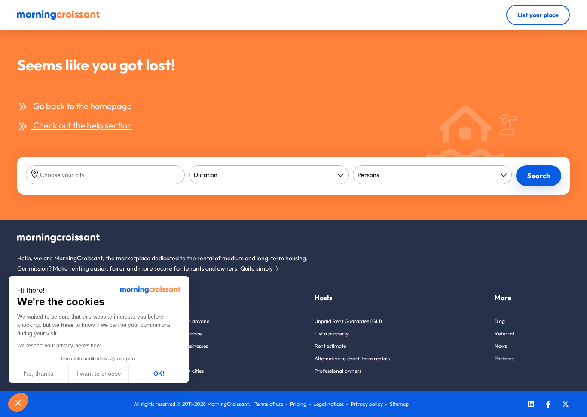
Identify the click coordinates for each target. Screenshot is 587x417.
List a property (332, 333)
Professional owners (338, 371)
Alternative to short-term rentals (352, 358)
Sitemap (399, 404)
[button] (18, 402)
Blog (500, 321)
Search (538, 175)
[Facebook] (548, 405)
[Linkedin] (531, 405)
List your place (538, 15)
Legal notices (328, 404)
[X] (565, 405)
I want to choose (98, 373)
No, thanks (38, 373)
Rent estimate (330, 346)
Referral (504, 333)
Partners (504, 358)
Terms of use (268, 404)
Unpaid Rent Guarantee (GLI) (348, 321)
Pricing (298, 404)
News (501, 346)
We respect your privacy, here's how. (59, 346)
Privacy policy (367, 404)
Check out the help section (81, 125)
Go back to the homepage (81, 105)
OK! (159, 373)
